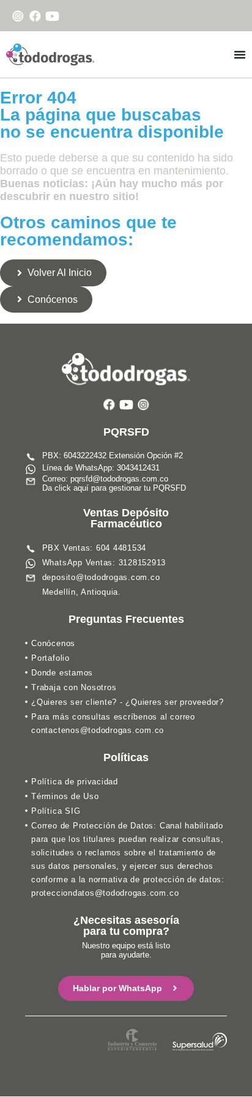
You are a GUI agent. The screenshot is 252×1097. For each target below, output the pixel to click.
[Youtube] (52, 16)
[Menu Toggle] (240, 54)
